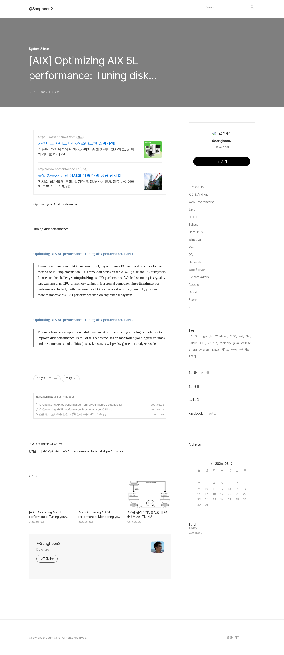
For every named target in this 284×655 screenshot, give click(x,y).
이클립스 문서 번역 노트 (240, 559)
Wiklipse (233, 630)
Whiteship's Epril (238, 623)
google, (208, 336)
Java (192, 209)
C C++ (193, 217)
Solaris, (193, 343)
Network (195, 262)
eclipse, (246, 343)
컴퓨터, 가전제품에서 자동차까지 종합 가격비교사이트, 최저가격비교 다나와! (86, 151)
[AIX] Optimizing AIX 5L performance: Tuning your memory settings (77, 404)
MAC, (233, 336)
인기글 (205, 373)
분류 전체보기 (197, 187)
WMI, (234, 349)
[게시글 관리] (55, 378)
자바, (248, 336)
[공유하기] (50, 378)
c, (190, 349)
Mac (192, 247)
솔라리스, (244, 349)
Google (194, 284)
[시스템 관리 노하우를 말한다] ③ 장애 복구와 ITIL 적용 (69, 414)
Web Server (197, 270)
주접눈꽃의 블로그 (237, 595)
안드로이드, (195, 336)
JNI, (195, 349)
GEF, (203, 343)
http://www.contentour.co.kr (58, 169)
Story (193, 299)
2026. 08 (222, 464)
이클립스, (213, 343)
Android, (204, 349)
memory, (226, 343)
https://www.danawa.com (56, 137)
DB (191, 255)
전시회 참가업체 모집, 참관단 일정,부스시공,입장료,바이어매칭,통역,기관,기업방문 (86, 184)
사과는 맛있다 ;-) (236, 602)
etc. (191, 307)
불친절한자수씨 (235, 566)
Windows (195, 239)
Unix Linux (196, 232)
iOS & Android (199, 194)
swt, (241, 336)
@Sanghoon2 (41, 9)
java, (236, 343)
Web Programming (202, 202)
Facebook (196, 413)
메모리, (193, 356)
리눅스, (225, 349)
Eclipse (194, 224)
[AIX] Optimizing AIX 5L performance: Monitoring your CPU (72, 409)
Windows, (221, 336)
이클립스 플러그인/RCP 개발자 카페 (240, 577)
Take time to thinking (240, 588)
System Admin (44, 397)
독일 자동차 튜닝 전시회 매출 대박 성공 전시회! (80, 175)
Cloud (193, 292)
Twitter (212, 413)
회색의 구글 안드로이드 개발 (240, 613)
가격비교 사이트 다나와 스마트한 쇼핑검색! (76, 143)
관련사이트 (233, 637)
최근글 (193, 373)
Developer (43, 549)
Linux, (216, 349)
